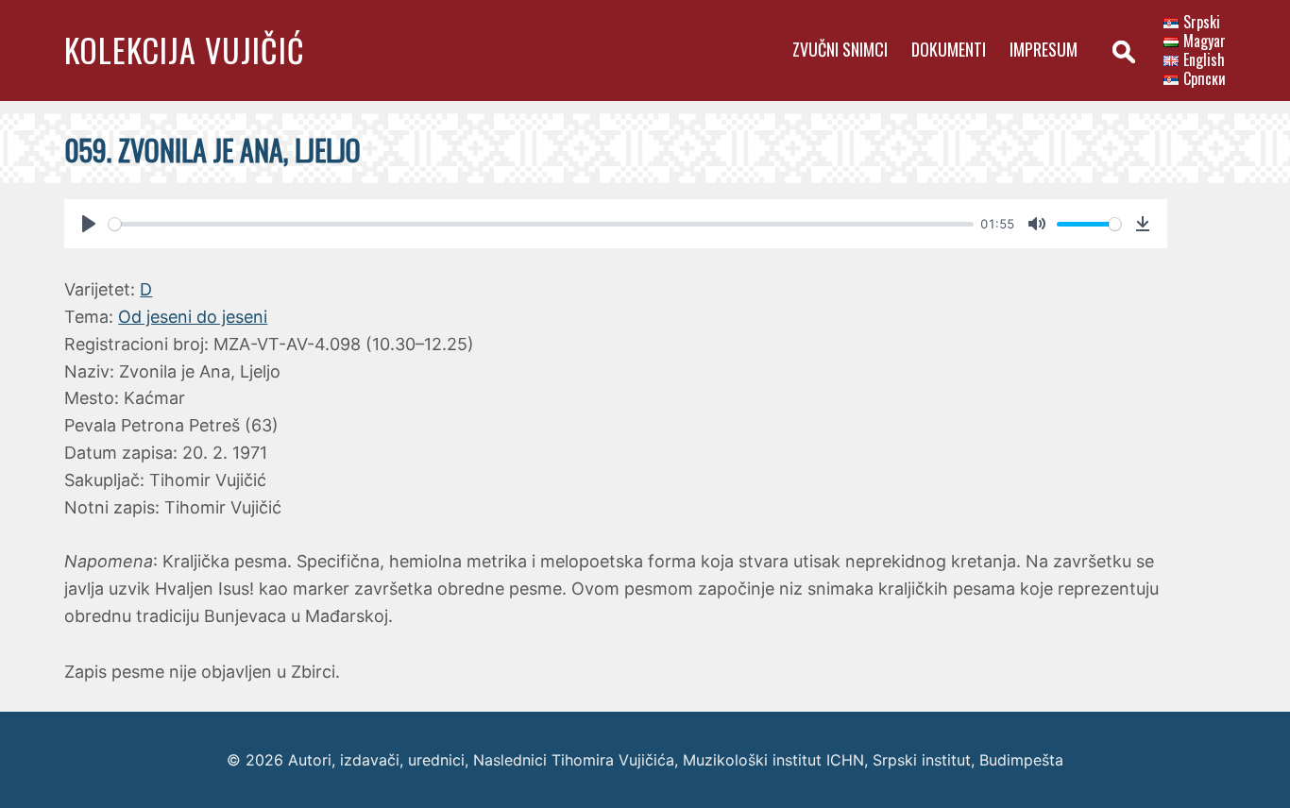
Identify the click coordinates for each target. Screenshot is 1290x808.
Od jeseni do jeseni (192, 317)
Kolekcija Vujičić (184, 49)
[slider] (541, 224)
